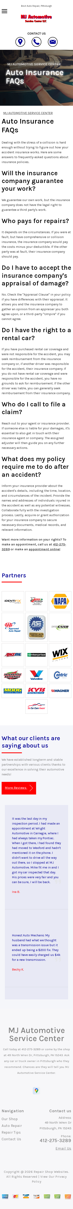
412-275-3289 (31, 1049)
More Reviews (16, 788)
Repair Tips (11, 1132)
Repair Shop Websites (51, 1172)
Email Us (63, 1148)
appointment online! (44, 549)
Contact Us (11, 1139)
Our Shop (10, 1119)
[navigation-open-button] (4, 11)
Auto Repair (12, 1125)
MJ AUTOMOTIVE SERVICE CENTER (34, 64)
